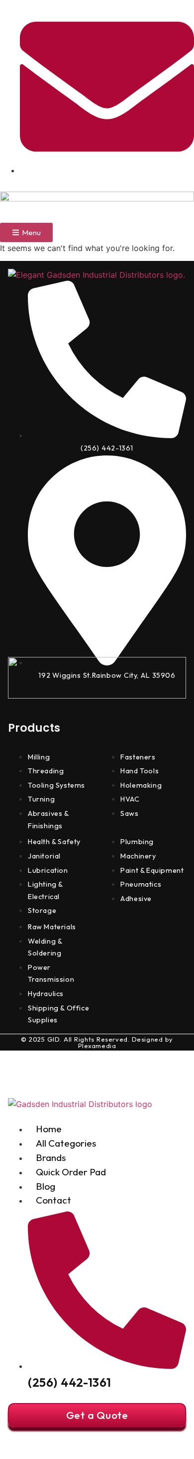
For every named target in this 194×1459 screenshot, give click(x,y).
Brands (51, 1157)
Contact (53, 1200)
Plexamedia (97, 1046)
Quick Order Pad (71, 1172)
